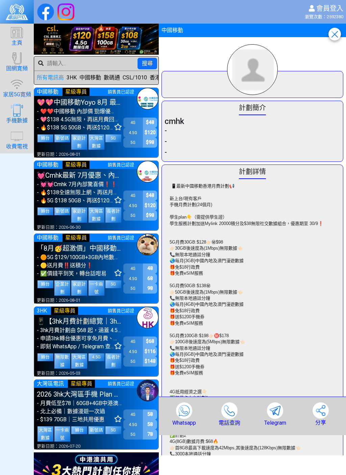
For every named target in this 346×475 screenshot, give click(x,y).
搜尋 (147, 63)
